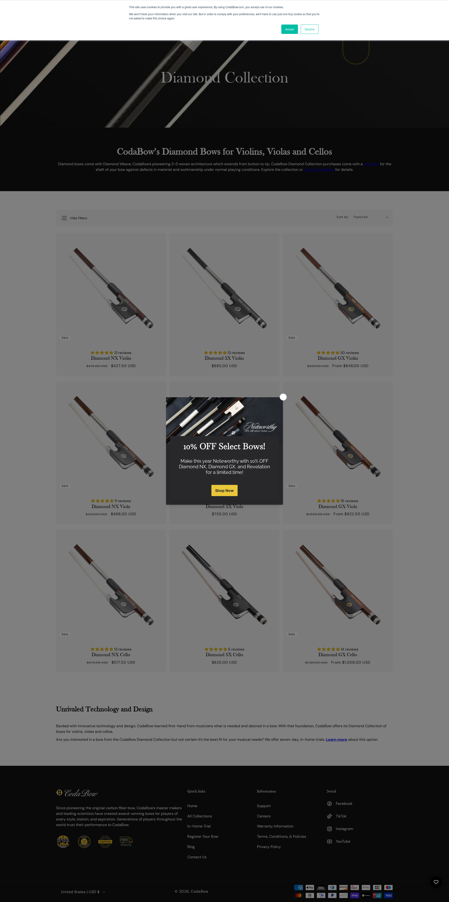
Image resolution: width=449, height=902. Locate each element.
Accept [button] (289, 29)
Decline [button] (310, 29)
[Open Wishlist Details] (436, 882)
